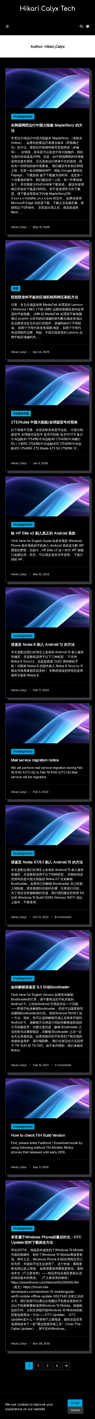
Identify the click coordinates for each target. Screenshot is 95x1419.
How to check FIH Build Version (38, 1135)
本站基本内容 (21, 413)
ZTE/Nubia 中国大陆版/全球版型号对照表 (44, 422)
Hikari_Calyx (19, 227)
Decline (75, 1410)
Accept (75, 1402)
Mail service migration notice (35, 760)
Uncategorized (22, 116)
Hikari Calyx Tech (47, 8)
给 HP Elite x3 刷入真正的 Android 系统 (43, 533)
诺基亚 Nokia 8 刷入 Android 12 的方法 (43, 644)
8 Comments (63, 917)
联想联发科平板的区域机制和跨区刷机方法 (44, 297)
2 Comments (63, 1065)
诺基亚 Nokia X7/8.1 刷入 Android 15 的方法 (47, 862)
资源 (15, 288)
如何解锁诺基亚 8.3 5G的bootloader (40, 987)
